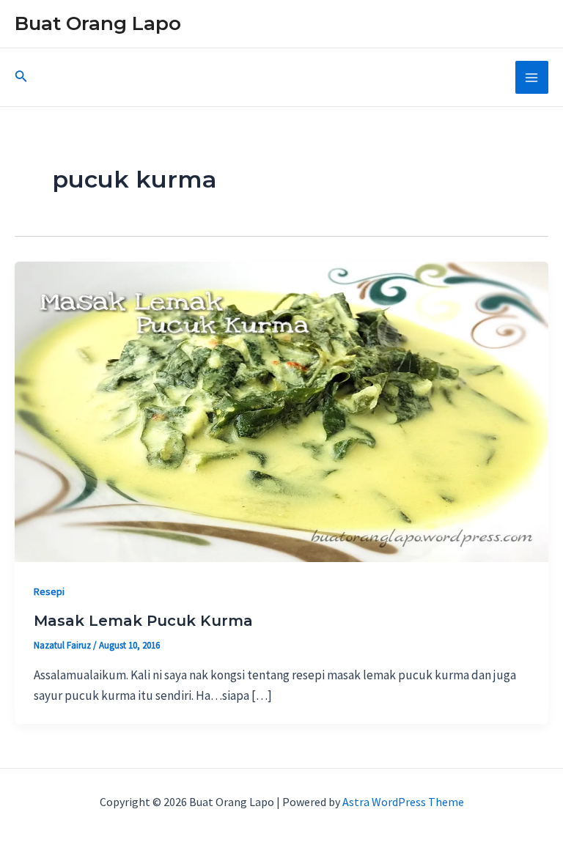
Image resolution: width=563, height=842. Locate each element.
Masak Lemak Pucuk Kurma (143, 620)
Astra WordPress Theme (403, 801)
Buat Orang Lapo (98, 23)
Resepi (49, 591)
